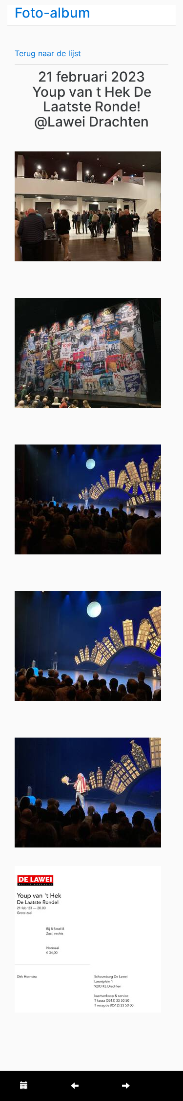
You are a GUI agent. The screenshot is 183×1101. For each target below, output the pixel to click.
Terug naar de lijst (48, 53)
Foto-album (52, 12)
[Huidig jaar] (24, 1086)
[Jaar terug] (75, 1086)
